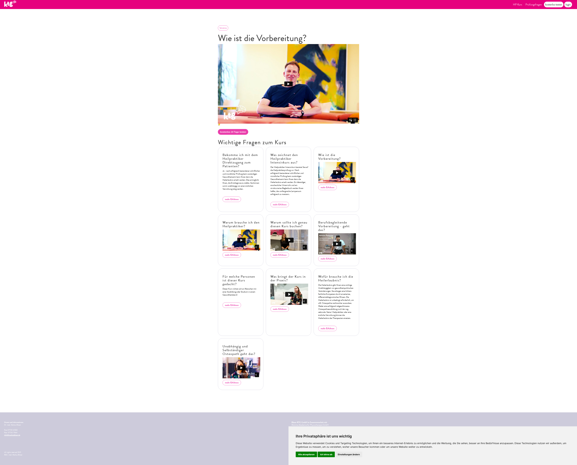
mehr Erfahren (232, 199)
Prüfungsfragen (533, 4)
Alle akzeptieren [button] (306, 454)
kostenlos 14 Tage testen (233, 132)
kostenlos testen (553, 4)
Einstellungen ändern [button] (349, 454)
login (568, 4)
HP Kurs (517, 4)
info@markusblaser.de (12, 435)
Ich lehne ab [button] (326, 454)
